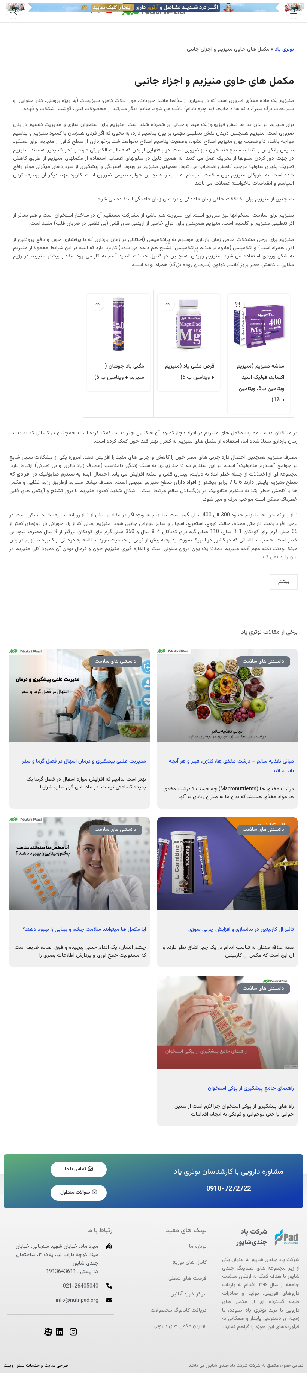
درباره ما (198, 1247)
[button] (237, 304)
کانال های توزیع (190, 1262)
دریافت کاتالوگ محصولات (179, 1310)
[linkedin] (59, 1332)
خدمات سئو (28, 1365)
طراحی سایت (56, 1365)
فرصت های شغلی (187, 1278)
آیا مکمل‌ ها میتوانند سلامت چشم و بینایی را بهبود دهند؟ (84, 930)
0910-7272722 (228, 1189)
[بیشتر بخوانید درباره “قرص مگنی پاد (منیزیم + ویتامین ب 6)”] (167, 304)
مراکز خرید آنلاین (188, 1294)
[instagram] (73, 1332)
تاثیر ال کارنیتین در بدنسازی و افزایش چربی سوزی (241, 930)
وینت (8, 1365)
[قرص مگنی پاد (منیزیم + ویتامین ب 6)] (189, 325)
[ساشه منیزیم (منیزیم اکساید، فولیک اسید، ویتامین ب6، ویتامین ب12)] (259, 325)
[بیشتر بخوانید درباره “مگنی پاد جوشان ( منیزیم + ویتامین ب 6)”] (97, 304)
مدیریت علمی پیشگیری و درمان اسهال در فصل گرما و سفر (84, 761)
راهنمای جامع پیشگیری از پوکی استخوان (251, 1088)
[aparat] (48, 1332)
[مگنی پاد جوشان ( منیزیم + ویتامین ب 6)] (118, 325)
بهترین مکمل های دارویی (180, 1326)
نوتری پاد (284, 49)
